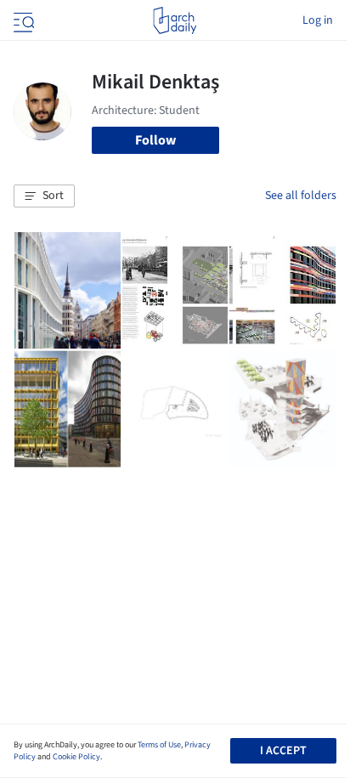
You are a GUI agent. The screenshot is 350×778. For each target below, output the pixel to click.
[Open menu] (22, 20)
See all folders (300, 195)
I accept (283, 750)
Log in (317, 20)
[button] (44, 196)
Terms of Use (159, 745)
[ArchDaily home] (174, 20)
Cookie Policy (76, 757)
